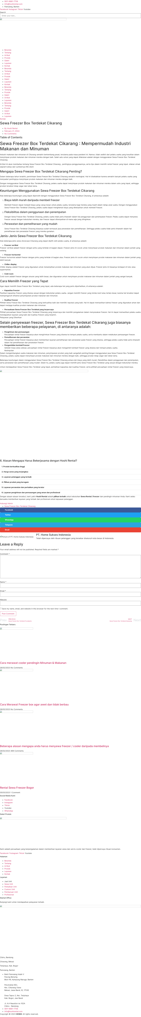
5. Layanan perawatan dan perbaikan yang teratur (23, 487)
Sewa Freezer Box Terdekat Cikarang (19, 506)
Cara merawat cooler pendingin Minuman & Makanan (33, 662)
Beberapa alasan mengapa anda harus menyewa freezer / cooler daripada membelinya (54, 746)
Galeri (6, 60)
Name (3, 582)
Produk (7, 58)
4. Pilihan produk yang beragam (15, 482)
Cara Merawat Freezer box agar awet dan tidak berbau (34, 704)
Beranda (7, 50)
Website (3, 600)
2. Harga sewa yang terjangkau (15, 472)
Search (3, 12)
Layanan (7, 63)
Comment (5, 554)
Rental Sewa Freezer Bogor (17, 787)
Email (3, 591)
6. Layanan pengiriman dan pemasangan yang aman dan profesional (31, 492)
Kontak (7, 66)
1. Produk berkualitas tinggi (13, 466)
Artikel (7, 55)
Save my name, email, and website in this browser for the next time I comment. (35, 609)
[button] (70, 466)
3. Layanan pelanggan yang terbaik (17, 477)
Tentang (7, 52)
